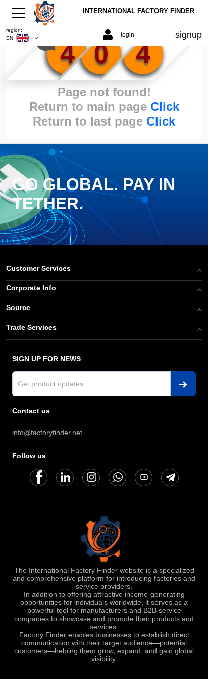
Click (164, 106)
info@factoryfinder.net (47, 432)
